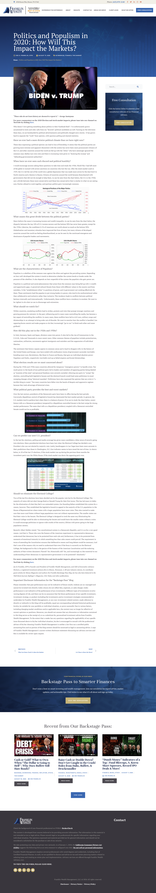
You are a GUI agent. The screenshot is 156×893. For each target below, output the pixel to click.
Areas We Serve (100, 10)
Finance (68, 55)
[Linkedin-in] (24, 870)
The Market (77, 55)
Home (15, 60)
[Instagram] (28, 870)
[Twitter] (20, 870)
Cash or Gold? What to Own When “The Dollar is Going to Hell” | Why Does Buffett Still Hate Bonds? (32, 764)
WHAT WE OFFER (127, 10)
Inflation (43, 773)
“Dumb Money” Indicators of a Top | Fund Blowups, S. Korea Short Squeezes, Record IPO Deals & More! (121, 764)
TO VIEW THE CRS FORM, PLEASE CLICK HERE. (32, 864)
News (112, 772)
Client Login (113, 10)
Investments (71, 773)
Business (18, 773)
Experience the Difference (52, 10)
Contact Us (87, 10)
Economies (60, 55)
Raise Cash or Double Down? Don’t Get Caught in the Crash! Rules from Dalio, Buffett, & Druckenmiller (77, 764)
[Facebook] (15, 870)
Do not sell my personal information (88, 847)
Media (79, 773)
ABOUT (68, 10)
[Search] (137, 87)
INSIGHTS (77, 10)
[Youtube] (33, 870)
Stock (50, 773)
